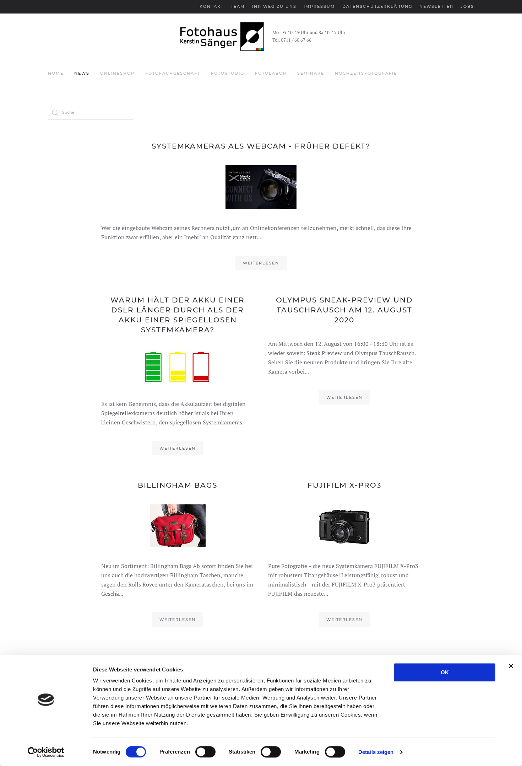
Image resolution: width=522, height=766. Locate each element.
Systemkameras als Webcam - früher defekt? (261, 146)
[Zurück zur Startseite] (220, 36)
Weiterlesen (261, 263)
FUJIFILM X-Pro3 (344, 485)
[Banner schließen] (511, 665)
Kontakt (212, 6)
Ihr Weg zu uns (274, 6)
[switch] (205, 751)
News (81, 73)
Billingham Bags (177, 485)
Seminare (310, 73)
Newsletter (436, 6)
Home (56, 73)
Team (238, 6)
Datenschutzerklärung (377, 6)
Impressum (319, 6)
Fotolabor (271, 73)
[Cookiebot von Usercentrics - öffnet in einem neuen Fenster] (46, 752)
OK (445, 672)
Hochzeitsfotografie (366, 73)
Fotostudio (227, 73)
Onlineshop (117, 73)
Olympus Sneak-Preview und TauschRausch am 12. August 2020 (344, 310)
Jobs (467, 6)
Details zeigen (375, 752)
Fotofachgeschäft (172, 73)
